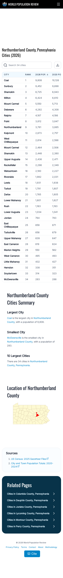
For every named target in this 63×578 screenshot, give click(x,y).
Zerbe (7, 194)
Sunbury (8, 86)
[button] (58, 4)
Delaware (9, 109)
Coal (6, 80)
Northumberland (12, 127)
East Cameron (11, 244)
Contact (32, 547)
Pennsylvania (23, 365)
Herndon (8, 267)
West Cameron (12, 255)
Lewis (7, 182)
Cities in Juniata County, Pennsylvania (27, 506)
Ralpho (7, 115)
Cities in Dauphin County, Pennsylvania (27, 500)
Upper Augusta (12, 159)
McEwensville (11, 279)
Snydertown (10, 273)
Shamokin (9, 92)
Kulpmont (9, 133)
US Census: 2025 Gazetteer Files (28, 458)
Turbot (7, 188)
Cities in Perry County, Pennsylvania (26, 526)
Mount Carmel (11, 103)
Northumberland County (19, 341)
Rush (6, 206)
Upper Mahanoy (12, 238)
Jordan (7, 217)
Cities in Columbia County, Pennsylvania (28, 493)
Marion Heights (12, 250)
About (40, 547)
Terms (24, 547)
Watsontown (10, 171)
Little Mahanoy (12, 261)
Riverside (9, 176)
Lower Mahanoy (12, 200)
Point (6, 121)
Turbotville (9, 232)
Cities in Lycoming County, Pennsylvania (28, 513)
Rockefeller (10, 165)
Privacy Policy (12, 547)
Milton (7, 97)
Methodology (51, 547)
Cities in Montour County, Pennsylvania (27, 519)
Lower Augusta (12, 212)
